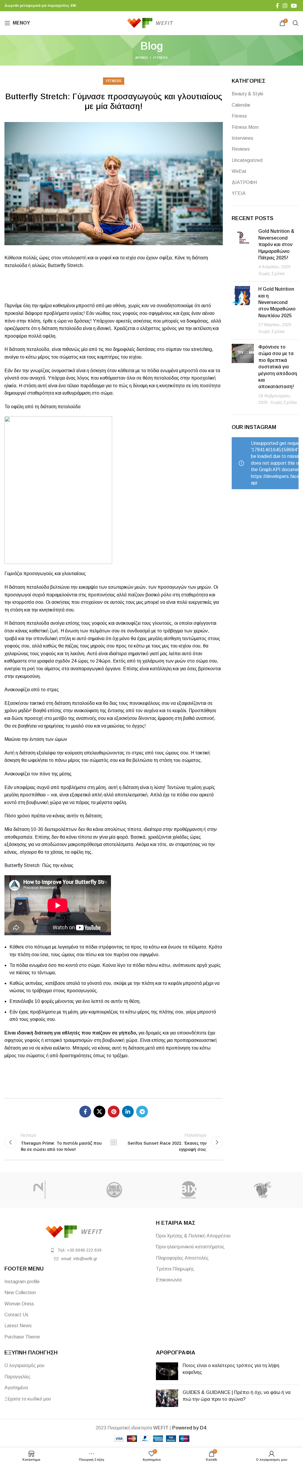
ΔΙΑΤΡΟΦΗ (244, 182)
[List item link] (75, 1250)
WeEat (239, 171)
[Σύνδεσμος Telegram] (142, 1111)
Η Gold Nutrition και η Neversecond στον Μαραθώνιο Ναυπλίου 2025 (277, 302)
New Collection (20, 1292)
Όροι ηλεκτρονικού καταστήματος (190, 1246)
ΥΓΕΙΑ (239, 193)
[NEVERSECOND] (40, 1190)
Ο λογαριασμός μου (24, 1365)
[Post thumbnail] (243, 252)
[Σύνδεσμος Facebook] (277, 5)
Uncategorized (247, 160)
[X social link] (99, 1111)
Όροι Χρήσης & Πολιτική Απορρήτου (193, 1235)
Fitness (160, 57)
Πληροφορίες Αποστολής (182, 1257)
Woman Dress (19, 1303)
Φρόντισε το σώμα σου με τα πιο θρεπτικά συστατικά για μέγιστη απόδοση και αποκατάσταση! (277, 366)
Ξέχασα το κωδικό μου (27, 1398)
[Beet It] (263, 1190)
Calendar (241, 105)
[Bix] (189, 1190)
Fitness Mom (245, 127)
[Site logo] (151, 22)
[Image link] (75, 1231)
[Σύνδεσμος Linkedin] (128, 1111)
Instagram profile (22, 1281)
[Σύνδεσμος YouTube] (294, 5)
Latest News (18, 1325)
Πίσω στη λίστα (113, 1142)
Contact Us (16, 1314)
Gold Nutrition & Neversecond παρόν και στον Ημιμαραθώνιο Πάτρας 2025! (276, 244)
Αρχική (141, 57)
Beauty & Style (247, 93)
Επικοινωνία (169, 1279)
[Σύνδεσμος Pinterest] (114, 1111)
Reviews (241, 149)
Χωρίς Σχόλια (271, 273)
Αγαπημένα (16, 1387)
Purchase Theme (22, 1336)
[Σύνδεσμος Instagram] (285, 5)
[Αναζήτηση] (296, 23)
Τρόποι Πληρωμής (175, 1268)
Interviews (242, 138)
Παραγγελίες (17, 1376)
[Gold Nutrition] (114, 1190)
